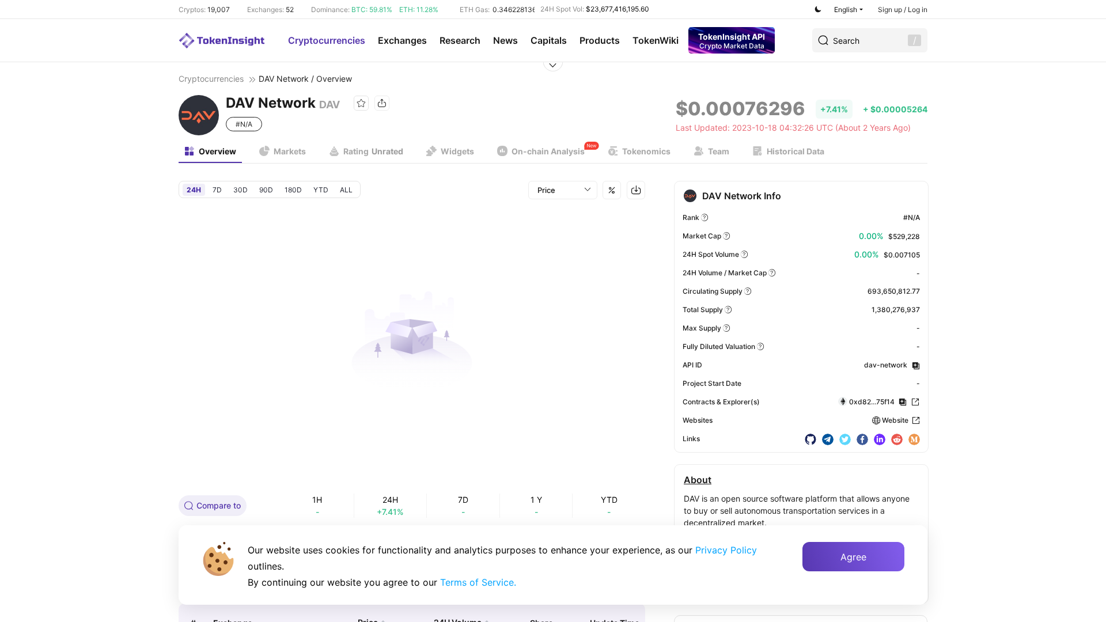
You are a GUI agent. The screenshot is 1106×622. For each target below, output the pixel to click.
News (505, 40)
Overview (217, 151)
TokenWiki (655, 40)
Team (718, 151)
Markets (290, 151)
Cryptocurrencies (326, 40)
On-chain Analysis (548, 151)
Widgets (457, 151)
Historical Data (795, 151)
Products (599, 40)
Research (460, 40)
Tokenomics (646, 151)
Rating (373, 151)
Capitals (549, 40)
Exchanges (402, 40)
